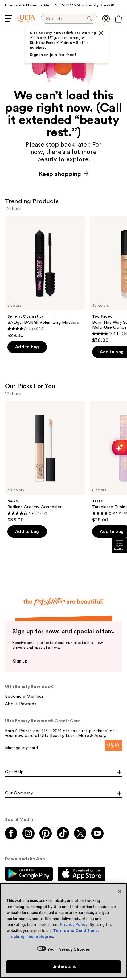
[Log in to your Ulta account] (106, 18)
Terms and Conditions (75, 931)
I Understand (63, 966)
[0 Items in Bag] (118, 19)
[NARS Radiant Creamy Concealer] (45, 462)
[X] (101, 32)
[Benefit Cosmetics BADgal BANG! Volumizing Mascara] (45, 277)
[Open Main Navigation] (8, 19)
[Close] (119, 891)
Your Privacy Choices (68, 949)
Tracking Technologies (29, 936)
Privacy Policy (74, 924)
